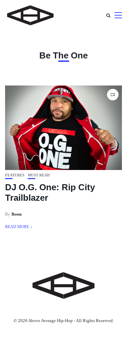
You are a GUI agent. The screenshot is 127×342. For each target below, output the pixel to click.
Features (14, 175)
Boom (17, 214)
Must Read (39, 175)
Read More (17, 226)
